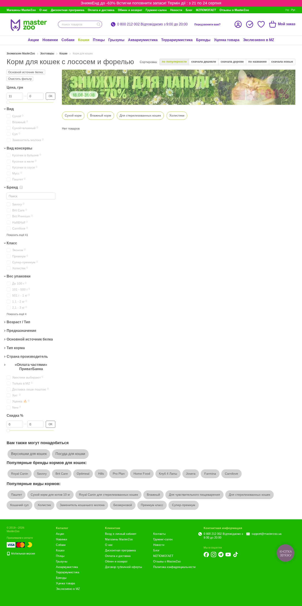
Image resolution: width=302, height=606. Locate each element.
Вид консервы (19, 148)
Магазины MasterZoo (21, 10)
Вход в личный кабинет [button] (120, 533)
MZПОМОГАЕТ (206, 10)
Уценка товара (226, 40)
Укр (287, 10)
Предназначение (21, 331)
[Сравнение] (249, 24)
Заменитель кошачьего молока (82, 505)
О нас (43, 10)
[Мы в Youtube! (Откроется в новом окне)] (228, 554)
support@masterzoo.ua (266, 533)
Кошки (83, 40)
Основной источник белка (30, 339)
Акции (33, 40)
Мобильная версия (23, 553)
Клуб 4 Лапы (168, 473)
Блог (189, 10)
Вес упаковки (19, 276)
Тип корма (16, 348)
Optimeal (83, 473)
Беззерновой (122, 505)
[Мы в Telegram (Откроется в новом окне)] (221, 554)
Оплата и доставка (101, 10)
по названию (257, 61)
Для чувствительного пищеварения (194, 494)
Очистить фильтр (20, 78)
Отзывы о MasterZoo (234, 10)
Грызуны (116, 40)
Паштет (16, 494)
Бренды (203, 40)
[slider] (8, 102)
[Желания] (261, 24)
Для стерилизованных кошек (249, 494)
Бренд (12, 187)
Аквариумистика (143, 40)
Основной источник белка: (26, 72)
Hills (101, 473)
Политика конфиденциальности (174, 567)
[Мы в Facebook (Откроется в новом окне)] (206, 554)
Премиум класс (152, 505)
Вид (10, 109)
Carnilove (231, 473)
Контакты (159, 533)
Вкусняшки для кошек (29, 454)
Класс (12, 243)
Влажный (153, 494)
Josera (190, 473)
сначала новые (282, 61)
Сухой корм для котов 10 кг (50, 494)
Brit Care (61, 473)
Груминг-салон (156, 10)
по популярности (174, 61)
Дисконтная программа (67, 10)
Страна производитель (27, 356)
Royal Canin (19, 473)
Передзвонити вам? (207, 24)
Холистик (44, 505)
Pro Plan (119, 473)
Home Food (142, 473)
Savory (42, 473)
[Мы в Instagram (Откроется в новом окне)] (213, 554)
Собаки (68, 40)
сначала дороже (232, 61)
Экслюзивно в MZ (258, 40)
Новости (176, 10)
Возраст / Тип (18, 322)
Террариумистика (177, 40)
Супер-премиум (183, 505)
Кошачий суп (19, 505)
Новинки (50, 40)
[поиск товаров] (98, 24)
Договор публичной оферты (123, 567)
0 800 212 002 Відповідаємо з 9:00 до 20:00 (152, 24)
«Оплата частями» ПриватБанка (31, 367)
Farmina (210, 473)
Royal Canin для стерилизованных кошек (108, 494)
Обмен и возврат (130, 10)
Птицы (99, 40)
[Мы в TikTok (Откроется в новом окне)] (235, 554)
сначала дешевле (203, 61)
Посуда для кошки (70, 454)
